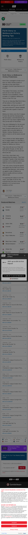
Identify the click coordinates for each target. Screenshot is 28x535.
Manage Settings (14, 529)
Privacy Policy (4, 533)
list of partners (8, 516)
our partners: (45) (8, 506)
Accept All (14, 522)
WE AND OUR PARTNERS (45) (8, 505)
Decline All (14, 526)
